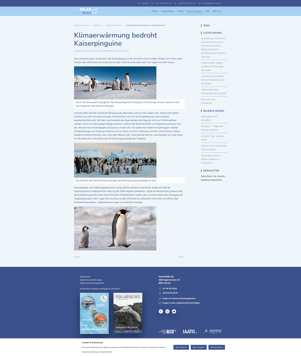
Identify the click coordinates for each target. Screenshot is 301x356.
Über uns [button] (217, 11)
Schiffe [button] (180, 11)
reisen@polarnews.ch (211, 3)
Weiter (181, 257)
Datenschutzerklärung (90, 352)
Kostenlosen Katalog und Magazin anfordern (100, 288)
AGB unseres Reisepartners (92, 283)
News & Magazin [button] (194, 11)
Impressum (85, 276)
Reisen (155, 11)
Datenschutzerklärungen (91, 280)
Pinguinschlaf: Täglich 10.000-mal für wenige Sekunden (212, 66)
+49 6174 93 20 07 (187, 3)
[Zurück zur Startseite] (89, 11)
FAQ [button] (207, 11)
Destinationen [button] (167, 11)
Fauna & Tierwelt (122, 51)
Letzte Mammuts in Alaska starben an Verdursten (210, 159)
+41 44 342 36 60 (163, 3)
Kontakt (145, 3)
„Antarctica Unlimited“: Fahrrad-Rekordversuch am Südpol (212, 80)
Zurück (77, 257)
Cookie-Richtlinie (106, 352)
